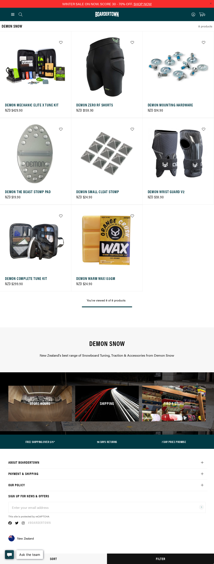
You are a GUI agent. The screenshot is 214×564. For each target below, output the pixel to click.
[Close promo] (210, 3)
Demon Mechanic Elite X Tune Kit (32, 104)
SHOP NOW (143, 3)
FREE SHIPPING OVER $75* (40, 442)
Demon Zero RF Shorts (94, 104)
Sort (53, 558)
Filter (160, 558)
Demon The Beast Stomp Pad (28, 191)
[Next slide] (61, 68)
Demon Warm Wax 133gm (95, 278)
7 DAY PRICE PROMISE (174, 442)
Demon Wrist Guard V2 (166, 191)
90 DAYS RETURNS (107, 442)
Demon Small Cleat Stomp (97, 191)
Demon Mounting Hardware (170, 104)
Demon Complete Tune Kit (26, 278)
